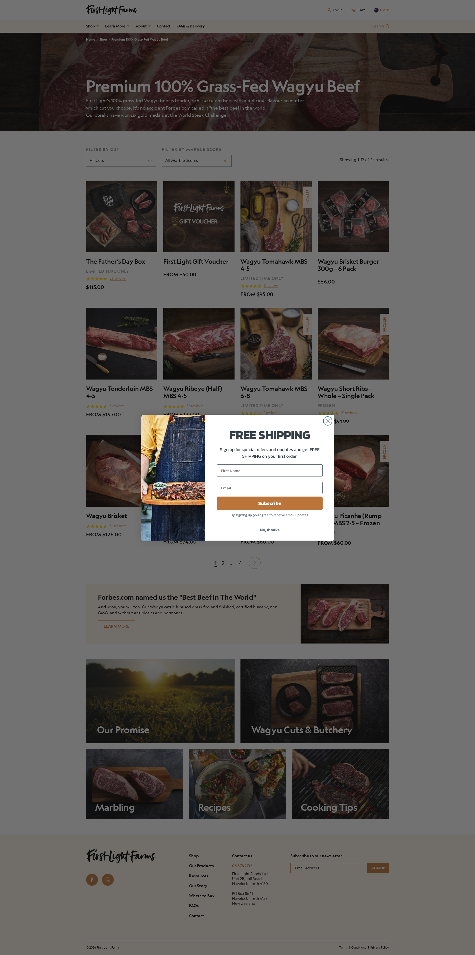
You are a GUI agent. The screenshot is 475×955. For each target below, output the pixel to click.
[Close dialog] (327, 421)
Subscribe (269, 503)
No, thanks (270, 530)
